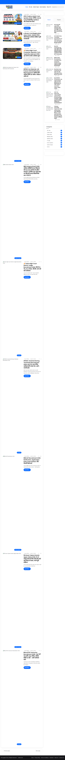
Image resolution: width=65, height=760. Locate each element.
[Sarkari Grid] (9, 7)
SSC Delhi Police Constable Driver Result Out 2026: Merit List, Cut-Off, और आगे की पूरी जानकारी (58, 39)
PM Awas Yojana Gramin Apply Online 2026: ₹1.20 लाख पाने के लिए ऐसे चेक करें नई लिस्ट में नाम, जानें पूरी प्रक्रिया (32, 558)
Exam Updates (43, 7)
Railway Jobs (50, 136)
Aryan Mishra (26, 14)
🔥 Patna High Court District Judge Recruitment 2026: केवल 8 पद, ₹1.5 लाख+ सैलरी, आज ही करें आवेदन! (32, 267)
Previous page (7, 750)
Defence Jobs (50, 138)
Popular (59, 19)
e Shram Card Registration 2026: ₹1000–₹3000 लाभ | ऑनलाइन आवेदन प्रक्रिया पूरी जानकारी (32, 36)
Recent (49, 19)
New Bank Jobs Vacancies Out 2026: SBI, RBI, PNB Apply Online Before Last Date (58, 72)
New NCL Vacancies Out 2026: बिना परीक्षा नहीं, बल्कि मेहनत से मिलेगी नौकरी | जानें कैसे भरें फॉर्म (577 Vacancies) (58, 50)
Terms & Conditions (45, 757)
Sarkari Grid (20, 757)
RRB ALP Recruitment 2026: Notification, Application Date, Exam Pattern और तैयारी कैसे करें (32, 460)
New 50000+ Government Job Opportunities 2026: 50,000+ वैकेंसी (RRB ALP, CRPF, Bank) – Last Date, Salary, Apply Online (58, 83)
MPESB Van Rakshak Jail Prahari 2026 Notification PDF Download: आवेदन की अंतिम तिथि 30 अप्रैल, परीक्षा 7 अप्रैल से (32, 72)
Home (27, 7)
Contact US (61, 757)
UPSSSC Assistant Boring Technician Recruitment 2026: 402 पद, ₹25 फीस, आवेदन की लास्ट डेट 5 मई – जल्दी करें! (32, 364)
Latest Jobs (49, 132)
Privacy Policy (37, 757)
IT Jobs (48, 140)
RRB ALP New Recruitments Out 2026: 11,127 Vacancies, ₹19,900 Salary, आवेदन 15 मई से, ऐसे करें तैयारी (57, 61)
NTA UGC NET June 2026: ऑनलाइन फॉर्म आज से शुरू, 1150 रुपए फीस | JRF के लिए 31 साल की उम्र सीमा (58, 28)
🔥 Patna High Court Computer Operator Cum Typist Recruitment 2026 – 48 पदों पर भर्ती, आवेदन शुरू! (32, 53)
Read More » (27, 28)
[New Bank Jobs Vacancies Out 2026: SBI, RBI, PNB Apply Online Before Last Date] (49, 71)
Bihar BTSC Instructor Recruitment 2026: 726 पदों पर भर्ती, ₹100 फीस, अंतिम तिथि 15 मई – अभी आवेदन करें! (32, 656)
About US (49, 7)
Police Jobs (49, 134)
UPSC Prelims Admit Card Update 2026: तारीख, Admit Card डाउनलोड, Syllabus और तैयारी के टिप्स (32, 18)
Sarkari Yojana (36, 7)
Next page (38, 750)
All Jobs (30, 7)
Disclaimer (52, 757)
